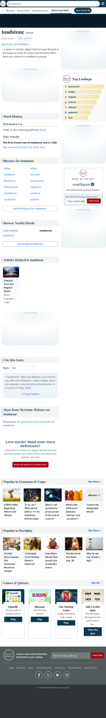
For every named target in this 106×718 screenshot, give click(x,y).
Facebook (39, 675)
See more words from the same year (24, 147)
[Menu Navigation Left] (3, 10)
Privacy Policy (75, 667)
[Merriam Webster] (83, 173)
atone (33, 168)
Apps (31, 667)
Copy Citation (31, 394)
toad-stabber (10, 230)
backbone (9, 174)
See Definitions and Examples (82, 189)
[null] (92, 184)
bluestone (10, 180)
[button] (61, 10)
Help (11, 667)
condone (35, 193)
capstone (35, 187)
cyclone (34, 199)
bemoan (35, 174)
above (43, 130)
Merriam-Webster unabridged (30, 464)
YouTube (57, 675)
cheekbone (10, 193)
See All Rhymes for (29, 208)
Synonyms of (15, 44)
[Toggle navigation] (103, 4)
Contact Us (60, 667)
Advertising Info (44, 667)
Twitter (48, 675)
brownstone (11, 187)
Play (13, 619)
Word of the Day (83, 179)
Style (6, 368)
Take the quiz (93, 631)
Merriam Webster (9, 655)
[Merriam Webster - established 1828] (3, 4)
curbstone (10, 199)
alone (7, 168)
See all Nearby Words (29, 244)
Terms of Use (90, 667)
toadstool (8, 235)
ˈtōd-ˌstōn (23, 38)
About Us (21, 667)
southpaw (81, 184)
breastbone (37, 180)
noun (29, 32)
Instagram (67, 675)
